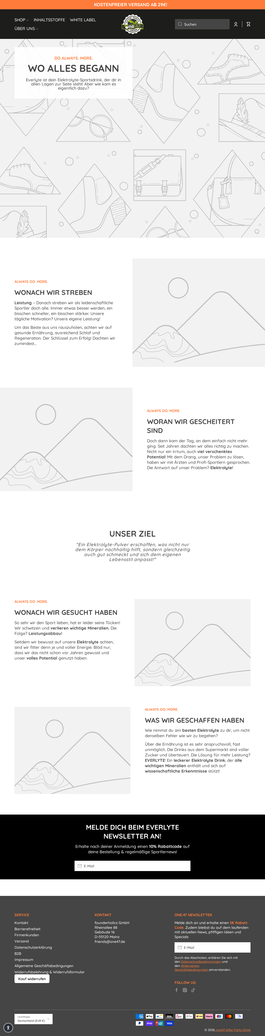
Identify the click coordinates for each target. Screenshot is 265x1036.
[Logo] (132, 24)
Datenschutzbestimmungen (201, 962)
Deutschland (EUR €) (31, 1020)
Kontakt (21, 922)
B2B (17, 953)
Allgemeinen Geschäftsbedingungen (192, 968)
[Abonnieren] (185, 866)
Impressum (23, 959)
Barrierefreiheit (27, 929)
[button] (8, 1028)
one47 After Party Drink (233, 1030)
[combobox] (202, 24)
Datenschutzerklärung (33, 947)
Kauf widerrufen (32, 978)
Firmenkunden (26, 935)
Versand (21, 941)
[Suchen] (178, 24)
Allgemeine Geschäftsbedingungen (43, 965)
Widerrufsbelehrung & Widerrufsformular (49, 972)
